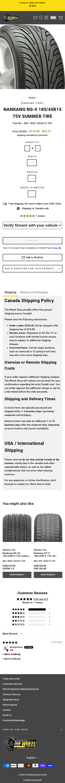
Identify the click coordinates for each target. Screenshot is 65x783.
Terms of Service (11, 694)
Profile (32, 172)
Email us (7, 715)
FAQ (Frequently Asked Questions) (21, 689)
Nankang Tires (32, 103)
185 (32, 162)
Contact (7, 710)
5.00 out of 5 (41, 599)
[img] (10, 642)
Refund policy (10, 705)
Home (32, 97)
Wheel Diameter (32, 188)
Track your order (11, 678)
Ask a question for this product (30, 268)
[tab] (10, 292)
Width (32, 157)
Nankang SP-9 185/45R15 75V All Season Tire (45, 555)
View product (17, 575)
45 (31, 178)
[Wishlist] (35, 18)
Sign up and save (16, 729)
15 (31, 193)
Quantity (32, 142)
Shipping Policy (11, 699)
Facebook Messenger (14, 720)
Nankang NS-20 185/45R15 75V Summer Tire (17, 555)
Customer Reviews (12, 684)
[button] (53, 17)
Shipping (21, 135)
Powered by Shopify (32, 780)
